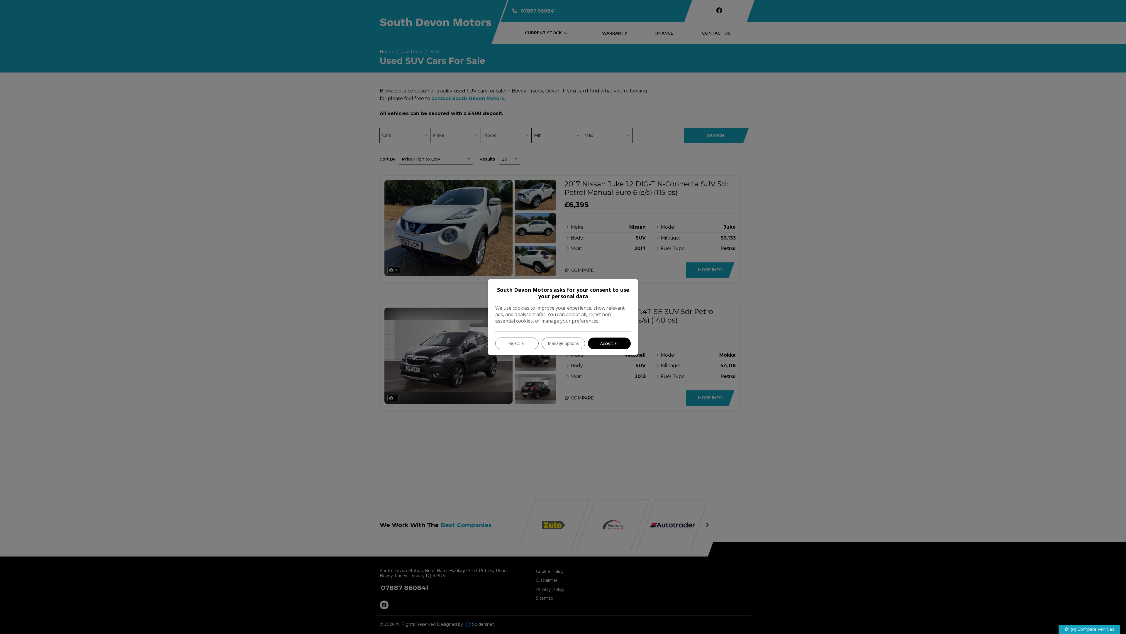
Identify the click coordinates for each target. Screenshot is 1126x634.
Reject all (516, 343)
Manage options (563, 343)
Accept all (609, 343)
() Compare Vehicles (1091, 629)
